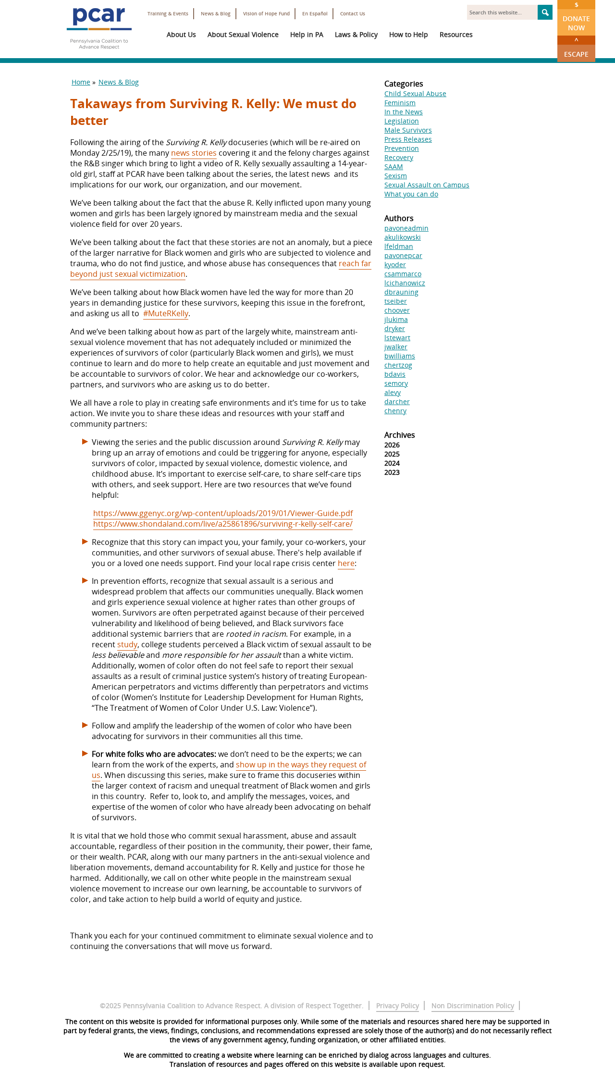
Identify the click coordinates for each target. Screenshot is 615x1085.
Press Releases (408, 139)
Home (81, 81)
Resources (456, 34)
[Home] (98, 53)
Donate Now (576, 16)
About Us (181, 34)
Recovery (398, 157)
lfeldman (398, 246)
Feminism (400, 102)
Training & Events (168, 14)
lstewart (397, 337)
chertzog (398, 365)
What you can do (411, 193)
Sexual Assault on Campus (426, 184)
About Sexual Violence (243, 34)
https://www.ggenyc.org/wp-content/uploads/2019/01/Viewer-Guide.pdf (223, 513)
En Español (315, 14)
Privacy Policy (397, 1005)
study (127, 644)
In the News (403, 111)
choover (397, 310)
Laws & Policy (356, 34)
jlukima (396, 319)
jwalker (395, 346)
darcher (397, 401)
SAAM (393, 166)
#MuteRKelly (165, 313)
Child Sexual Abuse (415, 93)
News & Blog (216, 14)
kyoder (395, 264)
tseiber (395, 301)
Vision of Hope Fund (266, 14)
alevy (392, 392)
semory (396, 383)
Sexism (395, 175)
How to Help (408, 34)
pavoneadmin (406, 228)
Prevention (401, 148)
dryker (394, 328)
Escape (576, 47)
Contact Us (352, 14)
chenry (395, 410)
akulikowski (402, 237)
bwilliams (399, 355)
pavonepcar (403, 255)
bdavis (395, 374)
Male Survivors (408, 130)
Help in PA (306, 34)
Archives (399, 435)
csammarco (402, 273)
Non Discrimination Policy (472, 1005)
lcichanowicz (404, 282)
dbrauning (401, 291)
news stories (194, 153)
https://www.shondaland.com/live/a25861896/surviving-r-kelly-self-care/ (223, 523)
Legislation (401, 120)
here (346, 563)
